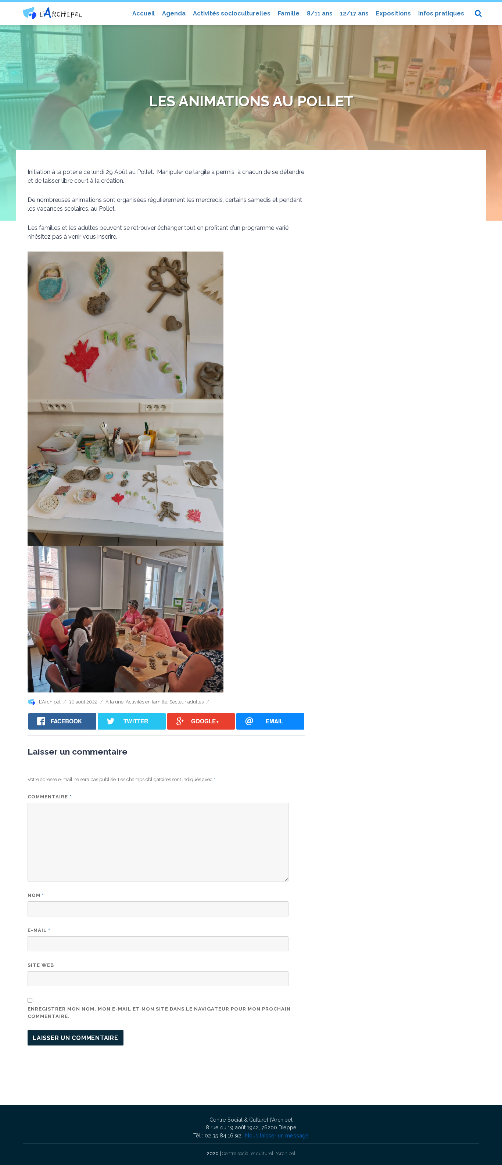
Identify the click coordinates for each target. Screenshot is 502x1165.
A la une (114, 702)
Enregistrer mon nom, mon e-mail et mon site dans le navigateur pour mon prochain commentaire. (159, 1012)
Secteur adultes (186, 702)
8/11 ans (320, 13)
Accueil (143, 13)
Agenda (174, 13)
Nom (36, 895)
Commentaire (50, 796)
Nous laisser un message (277, 1135)
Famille (289, 13)
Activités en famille (146, 702)
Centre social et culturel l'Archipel (258, 1153)
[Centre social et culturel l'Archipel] (52, 13)
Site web (41, 965)
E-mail (39, 930)
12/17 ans (354, 13)
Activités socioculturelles (231, 13)
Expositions (393, 13)
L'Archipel (50, 702)
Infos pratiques (441, 13)
